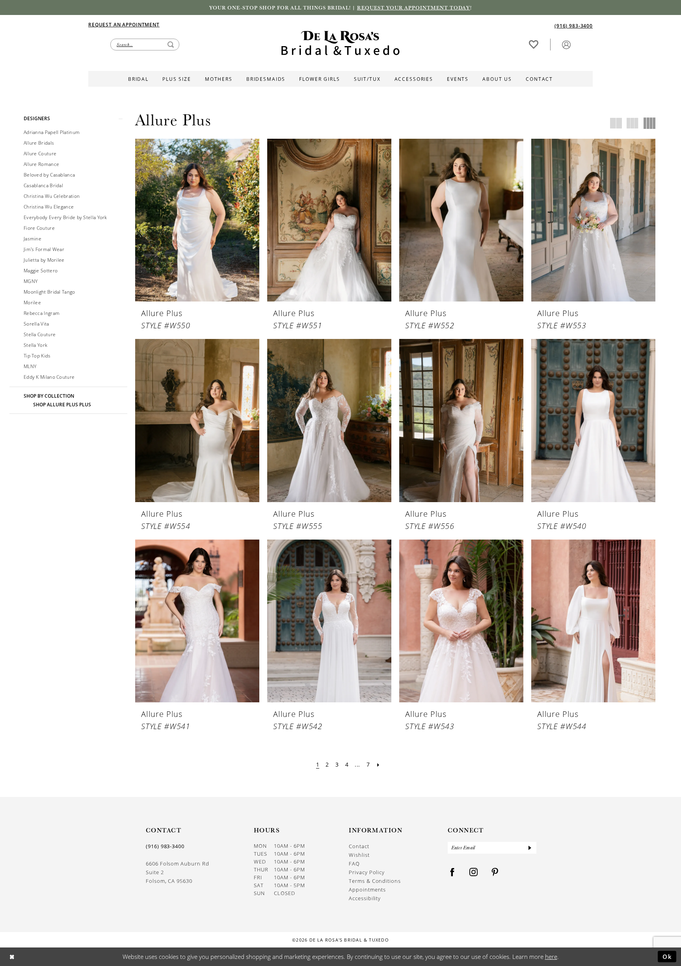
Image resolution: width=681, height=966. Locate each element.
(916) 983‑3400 (165, 846)
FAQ (354, 863)
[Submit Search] (170, 44)
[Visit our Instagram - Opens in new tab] (473, 872)
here (551, 956)
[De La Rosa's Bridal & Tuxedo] (340, 43)
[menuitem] (214, 24)
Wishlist (359, 854)
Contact (359, 846)
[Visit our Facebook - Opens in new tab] (452, 872)
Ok (667, 956)
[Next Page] (378, 764)
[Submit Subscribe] (529, 848)
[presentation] (197, 220)
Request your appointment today (413, 7)
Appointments (367, 889)
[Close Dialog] (12, 957)
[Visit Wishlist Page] (533, 44)
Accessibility (365, 898)
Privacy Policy (367, 872)
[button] (566, 44)
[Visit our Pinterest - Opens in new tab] (495, 872)
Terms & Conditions (375, 880)
